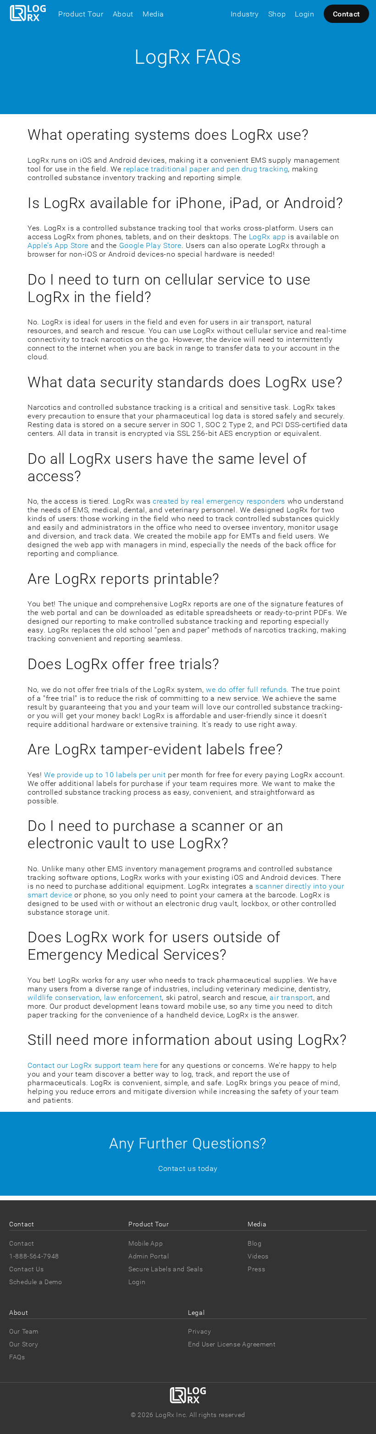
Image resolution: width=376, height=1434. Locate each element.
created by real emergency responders (219, 501)
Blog (255, 1243)
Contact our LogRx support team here (93, 1065)
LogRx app (267, 236)
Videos (258, 1256)
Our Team (24, 1331)
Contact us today (188, 1168)
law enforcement (133, 997)
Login (304, 14)
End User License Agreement (232, 1344)
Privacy (199, 1331)
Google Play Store (150, 245)
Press (256, 1269)
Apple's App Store (58, 245)
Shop (277, 14)
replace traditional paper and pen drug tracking (205, 169)
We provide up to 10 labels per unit (105, 774)
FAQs (17, 1357)
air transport (291, 997)
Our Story (24, 1344)
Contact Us (26, 1269)
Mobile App (145, 1243)
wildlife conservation (64, 997)
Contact (346, 14)
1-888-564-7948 (34, 1256)
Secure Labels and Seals (165, 1269)
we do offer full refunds (246, 689)
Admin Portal (148, 1256)
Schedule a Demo (35, 1282)
